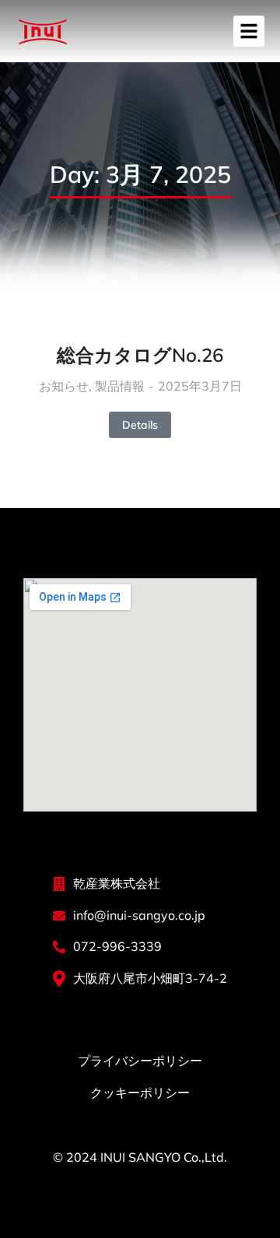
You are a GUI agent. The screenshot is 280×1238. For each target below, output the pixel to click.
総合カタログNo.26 (140, 354)
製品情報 (120, 386)
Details (140, 425)
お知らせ (64, 386)
